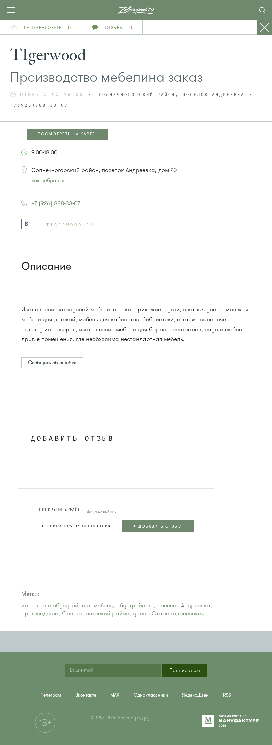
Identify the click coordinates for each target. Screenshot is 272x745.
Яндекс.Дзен (195, 695)
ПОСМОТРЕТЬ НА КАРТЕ (66, 134)
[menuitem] (51, 695)
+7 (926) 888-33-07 (55, 203)
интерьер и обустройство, (56, 605)
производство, (40, 613)
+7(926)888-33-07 (39, 106)
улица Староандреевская (169, 613)
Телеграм (51, 695)
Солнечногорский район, (96, 613)
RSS (227, 695)
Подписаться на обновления (76, 526)
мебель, (104, 605)
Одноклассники (151, 695)
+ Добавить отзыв (157, 525)
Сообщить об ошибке (52, 362)
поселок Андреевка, (184, 605)
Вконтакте (85, 695)
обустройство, (135, 605)
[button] (58, 508)
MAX (114, 695)
